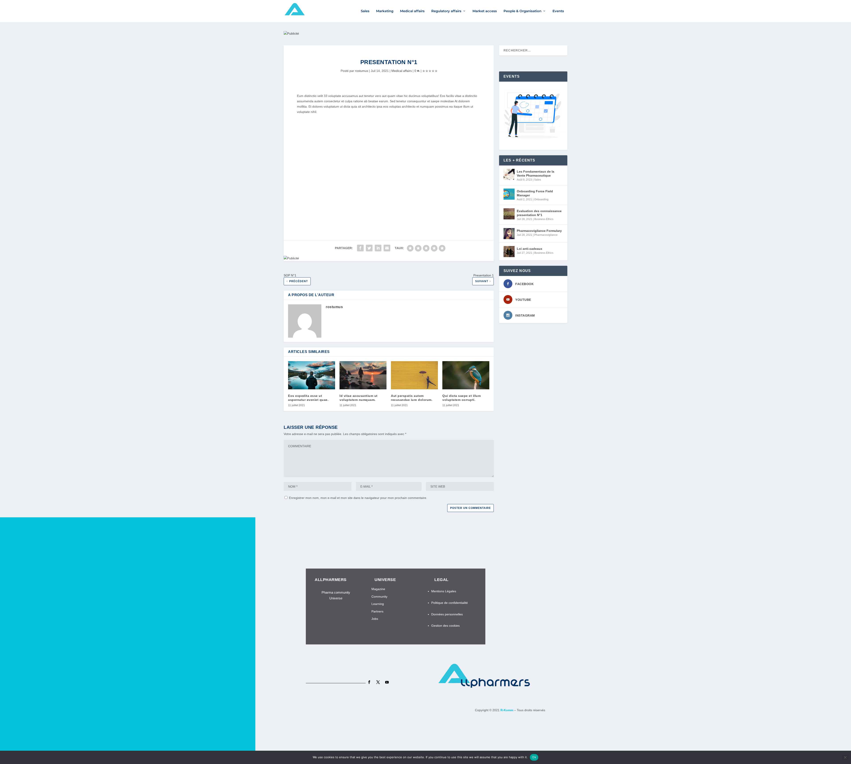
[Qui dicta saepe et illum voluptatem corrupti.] (465, 375)
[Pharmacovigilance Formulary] (509, 233)
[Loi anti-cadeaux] (509, 251)
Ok (534, 757)
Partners (377, 611)
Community (379, 596)
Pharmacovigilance (546, 234)
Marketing (384, 11)
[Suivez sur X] (378, 682)
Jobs (374, 618)
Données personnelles (447, 614)
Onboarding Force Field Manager (535, 193)
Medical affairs (412, 11)
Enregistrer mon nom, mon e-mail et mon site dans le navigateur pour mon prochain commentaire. (358, 498)
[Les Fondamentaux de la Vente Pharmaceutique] (509, 174)
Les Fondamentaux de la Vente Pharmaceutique (535, 173)
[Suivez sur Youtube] (386, 682)
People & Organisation (522, 11)
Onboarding (541, 199)
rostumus (361, 71)
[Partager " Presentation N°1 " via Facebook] (360, 248)
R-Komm (507, 710)
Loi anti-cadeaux (529, 248)
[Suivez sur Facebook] (369, 682)
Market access (484, 11)
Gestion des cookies (446, 625)
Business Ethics (543, 219)
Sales (365, 11)
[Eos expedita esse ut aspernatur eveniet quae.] (311, 375)
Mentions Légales (443, 591)
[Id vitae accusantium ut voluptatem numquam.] (363, 375)
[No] (845, 757)
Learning (377, 604)
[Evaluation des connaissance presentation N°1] (509, 213)
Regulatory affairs (446, 11)
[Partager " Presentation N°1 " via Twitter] (369, 248)
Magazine (378, 589)
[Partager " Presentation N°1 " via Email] (387, 248)
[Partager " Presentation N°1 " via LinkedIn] (378, 248)
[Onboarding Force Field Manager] (509, 194)
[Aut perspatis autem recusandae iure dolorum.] (414, 375)
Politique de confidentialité (449, 603)
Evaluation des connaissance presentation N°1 (539, 213)
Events (558, 11)
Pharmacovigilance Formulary (539, 230)
